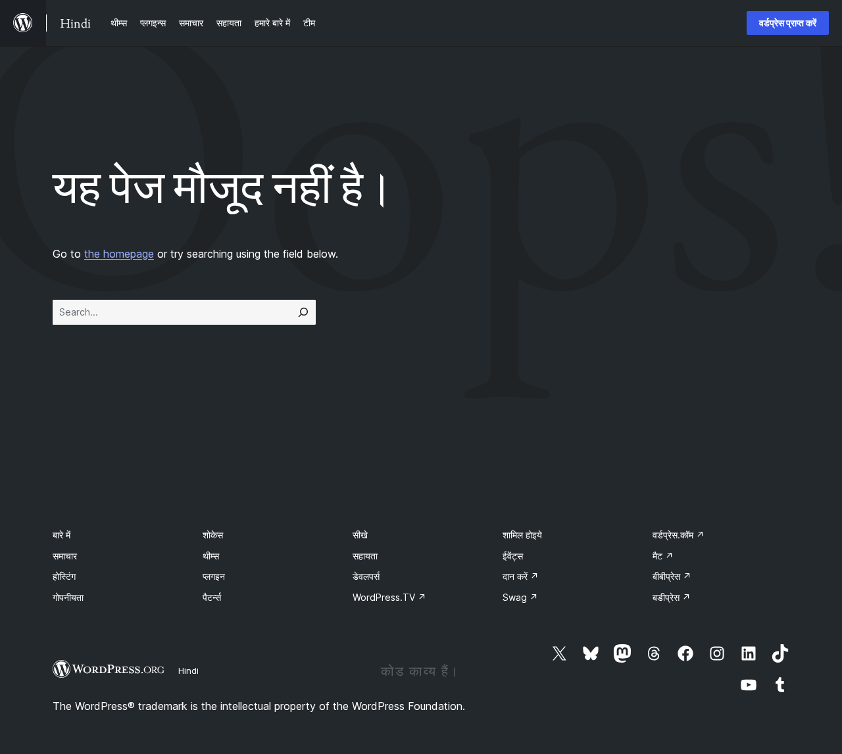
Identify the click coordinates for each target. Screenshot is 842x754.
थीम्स (211, 555)
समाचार (65, 555)
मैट (663, 555)
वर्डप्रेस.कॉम (679, 534)
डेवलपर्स (366, 576)
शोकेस (213, 534)
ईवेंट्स (513, 555)
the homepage (119, 253)
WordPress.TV (389, 597)
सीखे (360, 534)
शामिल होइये (522, 534)
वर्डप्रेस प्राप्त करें (787, 22)
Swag (520, 597)
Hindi (188, 670)
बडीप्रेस (672, 597)
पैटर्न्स (212, 597)
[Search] (303, 312)
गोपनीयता (68, 597)
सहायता (365, 555)
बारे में (61, 534)
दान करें (521, 576)
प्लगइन (214, 576)
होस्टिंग (64, 576)
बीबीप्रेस (672, 576)
